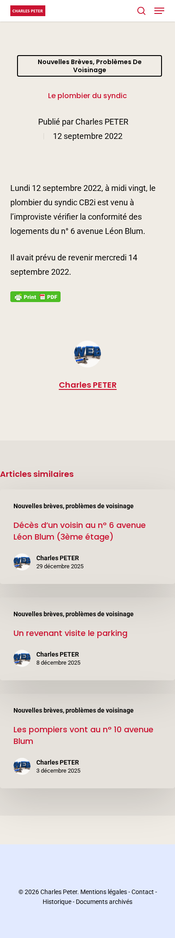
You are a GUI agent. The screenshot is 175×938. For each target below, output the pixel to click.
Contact (142, 891)
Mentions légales (103, 891)
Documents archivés (104, 901)
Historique (57, 901)
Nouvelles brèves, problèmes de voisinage (90, 65)
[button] (159, 10)
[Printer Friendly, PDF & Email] (35, 299)
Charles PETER (101, 121)
